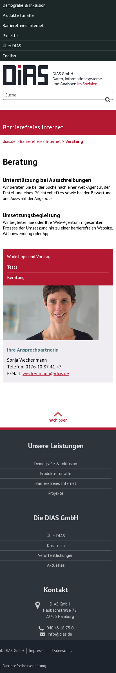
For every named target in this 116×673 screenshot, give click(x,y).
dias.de (9, 141)
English (9, 55)
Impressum (38, 650)
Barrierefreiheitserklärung (24, 665)
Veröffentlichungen (55, 555)
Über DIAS (12, 45)
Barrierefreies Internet (23, 25)
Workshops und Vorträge (30, 256)
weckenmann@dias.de (46, 373)
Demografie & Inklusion (24, 5)
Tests (12, 267)
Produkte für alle (18, 15)
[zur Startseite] (52, 84)
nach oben (58, 420)
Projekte (10, 35)
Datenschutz (62, 650)
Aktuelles (56, 565)
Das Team (56, 545)
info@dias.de (60, 634)
